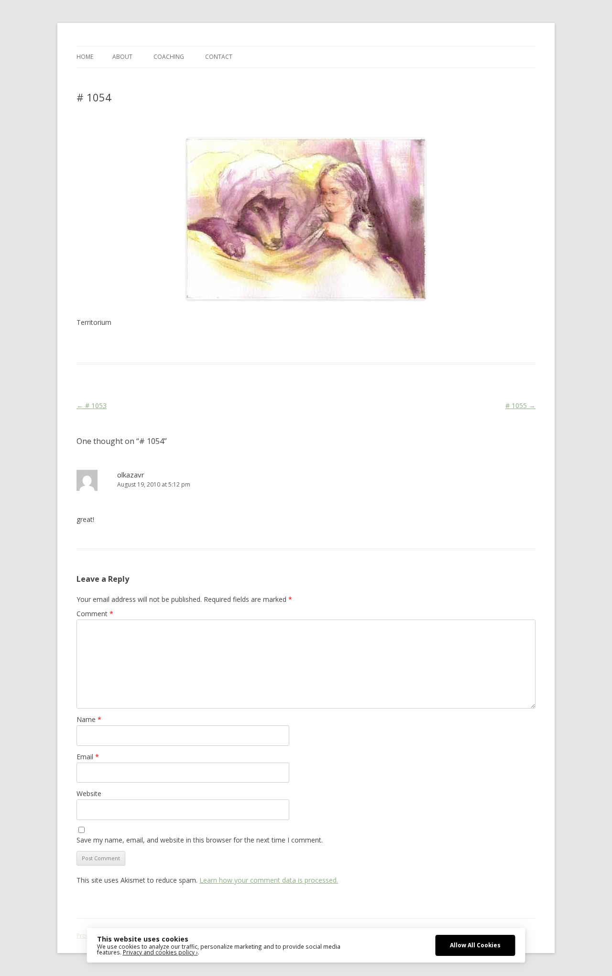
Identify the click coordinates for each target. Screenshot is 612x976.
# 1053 (91, 405)
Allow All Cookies (475, 945)
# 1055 (520, 405)
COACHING (168, 57)
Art (214, 345)
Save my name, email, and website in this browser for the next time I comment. (199, 839)
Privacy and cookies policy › (160, 952)
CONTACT (218, 57)
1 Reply (87, 121)
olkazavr (130, 474)
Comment (94, 613)
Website (88, 793)
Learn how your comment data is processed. (268, 880)
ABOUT (122, 57)
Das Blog (161, 345)
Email (87, 756)
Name (88, 719)
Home (84, 57)
